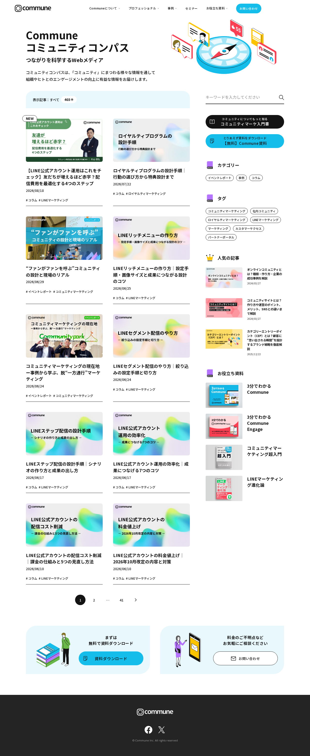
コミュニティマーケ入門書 (245, 122)
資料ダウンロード (111, 658)
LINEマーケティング (266, 220)
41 (122, 600)
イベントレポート (219, 178)
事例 (241, 178)
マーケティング (218, 228)
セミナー (191, 8)
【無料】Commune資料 (245, 141)
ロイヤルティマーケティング (226, 220)
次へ (135, 600)
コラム (256, 178)
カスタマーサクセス (248, 228)
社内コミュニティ (264, 211)
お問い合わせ (249, 8)
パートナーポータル (221, 237)
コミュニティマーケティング (226, 211)
